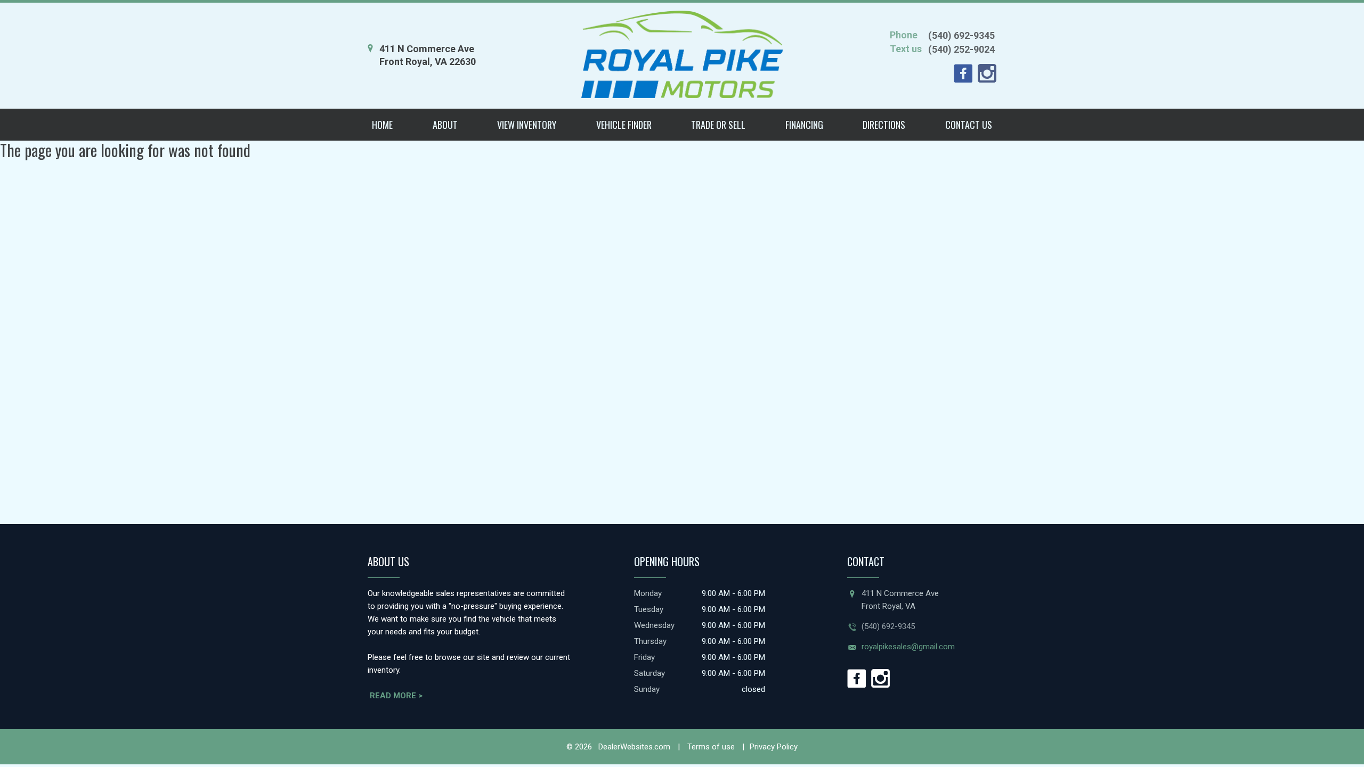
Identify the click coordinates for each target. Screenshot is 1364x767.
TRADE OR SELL (718, 125)
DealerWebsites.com (633, 747)
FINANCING (804, 125)
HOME (382, 125)
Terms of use (710, 747)
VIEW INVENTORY (526, 125)
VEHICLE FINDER (624, 125)
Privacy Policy (774, 747)
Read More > (396, 695)
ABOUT (445, 125)
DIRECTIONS (884, 125)
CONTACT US (968, 125)
